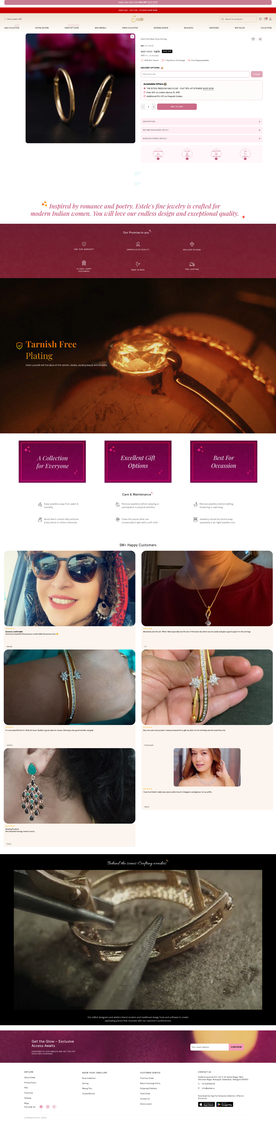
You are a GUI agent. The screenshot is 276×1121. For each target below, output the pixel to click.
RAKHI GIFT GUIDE (72, 28)
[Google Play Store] (224, 1101)
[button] (253, 39)
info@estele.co (208, 1085)
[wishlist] (260, 19)
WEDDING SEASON (161, 28)
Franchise (28, 1090)
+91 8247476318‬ (208, 1081)
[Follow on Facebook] (41, 1103)
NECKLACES (188, 28)
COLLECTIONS (266, 28)
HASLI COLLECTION (11, 28)
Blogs (26, 1100)
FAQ (26, 1084)
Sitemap (27, 1095)
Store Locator (146, 1101)
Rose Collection (89, 1075)
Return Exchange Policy (150, 1080)
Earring (85, 1080)
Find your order (147, 1075)
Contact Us (145, 1096)
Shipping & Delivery (148, 1085)
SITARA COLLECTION (130, 28)
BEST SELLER (240, 28)
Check (257, 74)
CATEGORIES (214, 28)
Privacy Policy (30, 1079)
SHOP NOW (208, 88)
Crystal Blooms (88, 1090)
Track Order (145, 1090)
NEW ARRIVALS (100, 28)
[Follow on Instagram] (47, 1103)
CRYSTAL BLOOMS (42, 28)
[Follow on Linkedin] (54, 1103)
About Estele (29, 1074)
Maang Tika (87, 1085)
